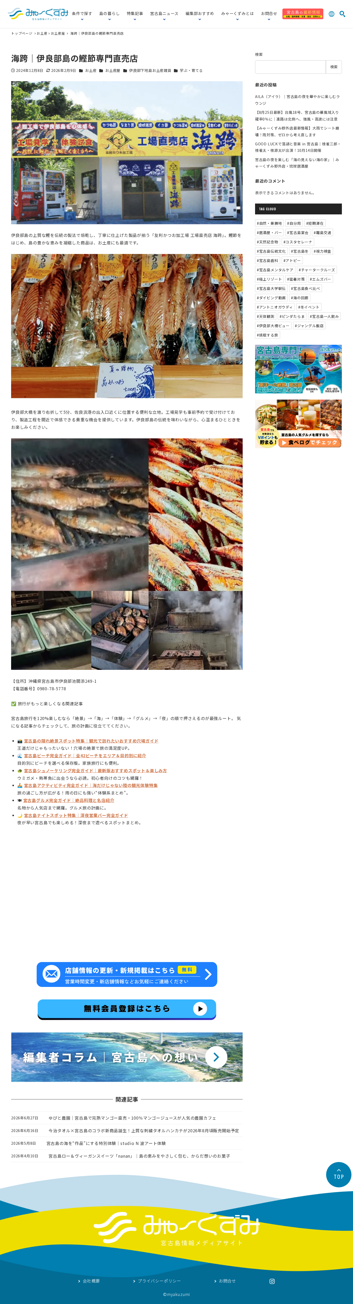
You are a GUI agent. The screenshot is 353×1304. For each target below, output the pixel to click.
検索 (259, 54)
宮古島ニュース (164, 14)
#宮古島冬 (300, 251)
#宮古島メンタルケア (275, 269)
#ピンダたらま (292, 316)
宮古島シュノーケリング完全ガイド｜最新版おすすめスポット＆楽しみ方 (95, 770)
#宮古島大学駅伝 (271, 288)
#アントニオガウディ (275, 307)
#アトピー (292, 260)
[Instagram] (272, 1281)
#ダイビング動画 (271, 297)
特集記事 (135, 14)
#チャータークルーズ (317, 269)
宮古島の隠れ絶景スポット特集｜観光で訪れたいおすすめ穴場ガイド (91, 741)
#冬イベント (309, 307)
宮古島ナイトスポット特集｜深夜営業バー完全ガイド (76, 815)
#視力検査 (322, 251)
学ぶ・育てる (191, 70)
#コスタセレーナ (297, 241)
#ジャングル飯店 (309, 325)
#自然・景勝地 (269, 223)
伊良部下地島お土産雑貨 (150, 70)
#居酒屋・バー (269, 232)
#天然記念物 (267, 241)
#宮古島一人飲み (324, 316)
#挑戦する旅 (267, 335)
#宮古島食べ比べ (305, 288)
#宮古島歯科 (267, 260)
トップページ (22, 33)
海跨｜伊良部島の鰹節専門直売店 (97, 33)
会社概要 (91, 1281)
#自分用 (294, 223)
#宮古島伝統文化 (271, 251)
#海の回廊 (300, 297)
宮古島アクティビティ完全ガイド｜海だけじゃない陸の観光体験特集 (91, 785)
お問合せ (269, 14)
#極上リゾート (269, 279)
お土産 (42, 33)
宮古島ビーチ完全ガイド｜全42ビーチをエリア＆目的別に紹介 (85, 755)
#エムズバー (320, 279)
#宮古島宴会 (298, 232)
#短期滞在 (315, 223)
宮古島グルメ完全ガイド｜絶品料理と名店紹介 (68, 800)
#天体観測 (265, 316)
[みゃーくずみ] (38, 14)
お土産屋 (58, 33)
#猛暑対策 (296, 279)
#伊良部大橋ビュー (273, 325)
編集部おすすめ (200, 14)
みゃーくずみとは (237, 14)
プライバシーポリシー (159, 1281)
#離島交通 (322, 232)
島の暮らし (109, 14)
